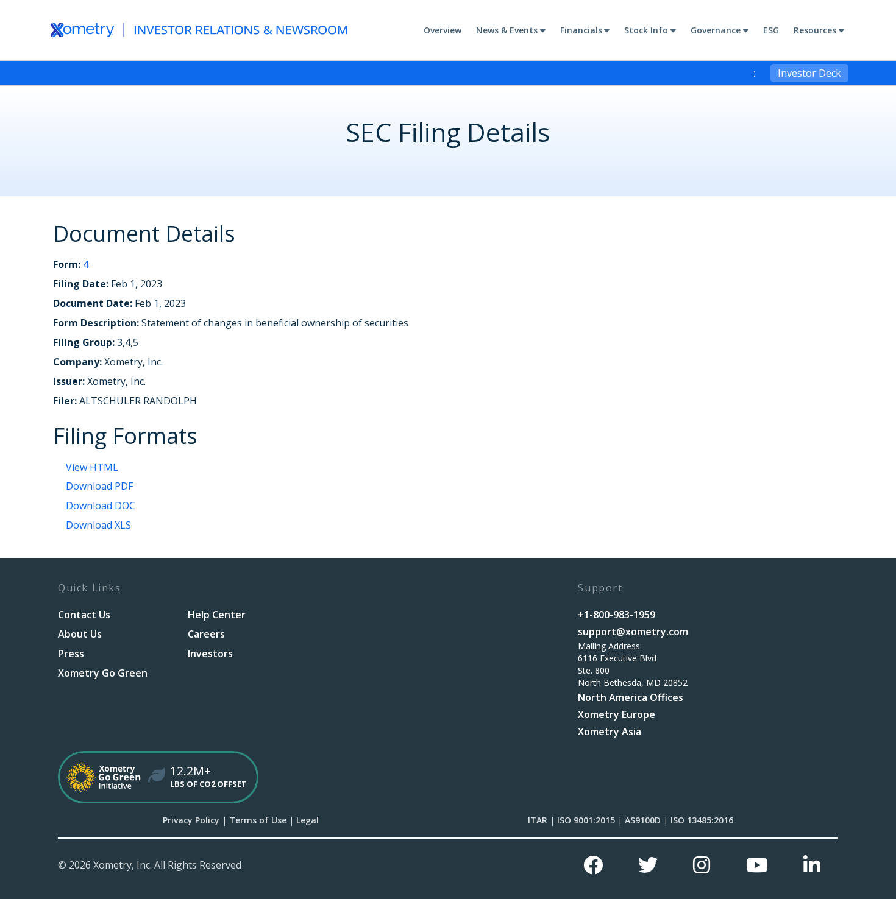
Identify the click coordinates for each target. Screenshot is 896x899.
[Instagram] (701, 865)
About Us (80, 634)
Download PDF (99, 486)
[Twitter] (648, 865)
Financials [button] (581, 30)
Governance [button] (716, 30)
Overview (442, 30)
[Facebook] (593, 865)
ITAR (537, 820)
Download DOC (100, 505)
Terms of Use (257, 820)
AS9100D (643, 820)
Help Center (217, 614)
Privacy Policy (191, 820)
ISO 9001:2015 (586, 820)
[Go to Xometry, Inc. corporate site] (199, 30)
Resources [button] (815, 30)
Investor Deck (809, 73)
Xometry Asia (609, 731)
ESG (771, 30)
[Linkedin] (811, 865)
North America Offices (630, 697)
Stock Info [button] (646, 30)
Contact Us (84, 614)
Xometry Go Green (103, 673)
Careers (206, 634)
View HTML (92, 467)
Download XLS (98, 525)
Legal (307, 820)
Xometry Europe (616, 714)
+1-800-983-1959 (616, 614)
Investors (210, 653)
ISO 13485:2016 (701, 820)
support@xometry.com (633, 631)
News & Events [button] (507, 30)
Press (71, 653)
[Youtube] (757, 865)
